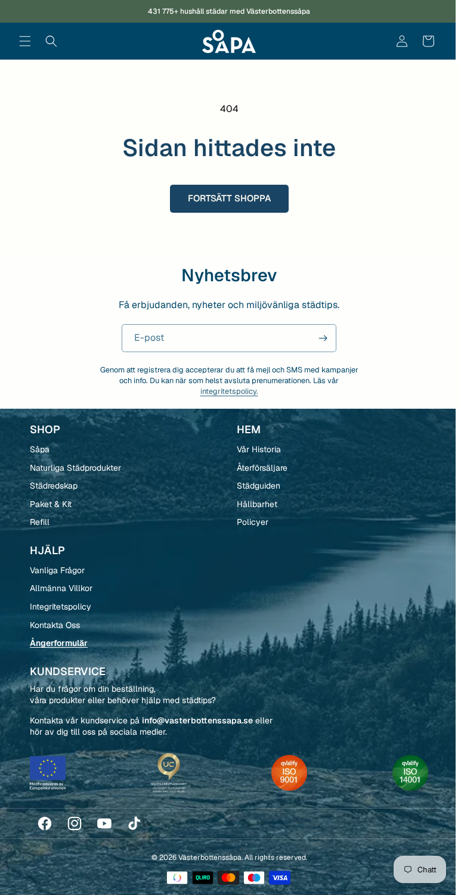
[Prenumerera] (318, 338)
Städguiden (254, 485)
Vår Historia (254, 449)
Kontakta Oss (55, 625)
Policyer (248, 522)
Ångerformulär (59, 643)
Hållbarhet (252, 504)
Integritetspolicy (60, 606)
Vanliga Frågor (57, 570)
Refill (39, 522)
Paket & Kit (51, 504)
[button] (25, 41)
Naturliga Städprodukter (75, 467)
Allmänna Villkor (61, 588)
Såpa (39, 449)
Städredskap (54, 485)
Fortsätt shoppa (224, 198)
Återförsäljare (257, 467)
